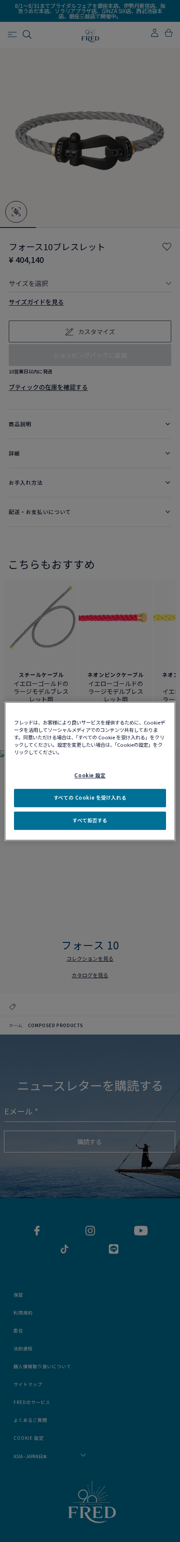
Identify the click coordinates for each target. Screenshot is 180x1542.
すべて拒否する (90, 820)
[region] (89, 771)
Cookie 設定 (89, 775)
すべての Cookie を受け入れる (90, 797)
